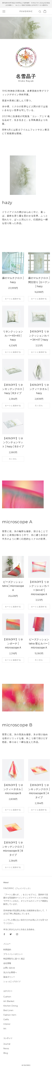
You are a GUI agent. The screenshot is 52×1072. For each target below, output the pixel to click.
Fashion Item (9, 1015)
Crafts (6, 1019)
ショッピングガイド (12, 981)
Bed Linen (8, 1010)
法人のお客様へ (10, 972)
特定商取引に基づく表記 (14, 958)
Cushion (7, 996)
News (6, 1048)
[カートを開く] (45, 11)
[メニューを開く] (3, 11)
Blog (5, 1053)
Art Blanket (8, 1001)
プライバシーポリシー (13, 954)
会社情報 (7, 963)
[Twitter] (11, 934)
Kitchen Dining (10, 1006)
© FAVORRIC (26, 1065)
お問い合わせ (9, 968)
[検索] (40, 11)
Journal (6, 1044)
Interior (6, 1024)
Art (4, 1028)
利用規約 (7, 949)
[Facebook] (4, 934)
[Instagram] (17, 934)
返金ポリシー (9, 977)
